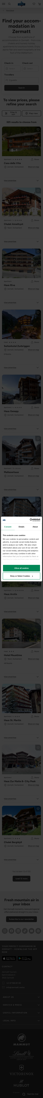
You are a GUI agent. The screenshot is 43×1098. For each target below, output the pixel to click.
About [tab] (35, 527)
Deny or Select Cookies (20, 576)
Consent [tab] (7, 527)
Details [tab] (21, 527)
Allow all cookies (21, 568)
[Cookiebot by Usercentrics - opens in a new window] (30, 520)
